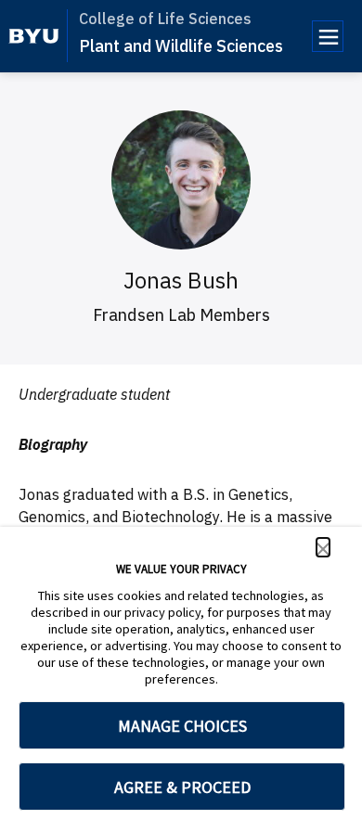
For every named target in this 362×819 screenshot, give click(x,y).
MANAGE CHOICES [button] (182, 725)
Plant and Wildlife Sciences (181, 46)
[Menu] (327, 36)
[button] (323, 547)
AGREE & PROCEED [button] (182, 787)
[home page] (33, 36)
